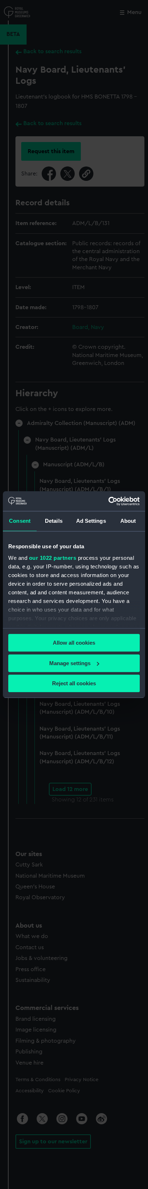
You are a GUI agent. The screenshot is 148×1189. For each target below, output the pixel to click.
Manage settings (70, 663)
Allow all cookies (74, 643)
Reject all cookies (74, 683)
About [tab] (128, 521)
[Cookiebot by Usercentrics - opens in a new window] (108, 501)
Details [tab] (54, 521)
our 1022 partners (53, 558)
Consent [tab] (20, 521)
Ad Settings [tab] (91, 521)
